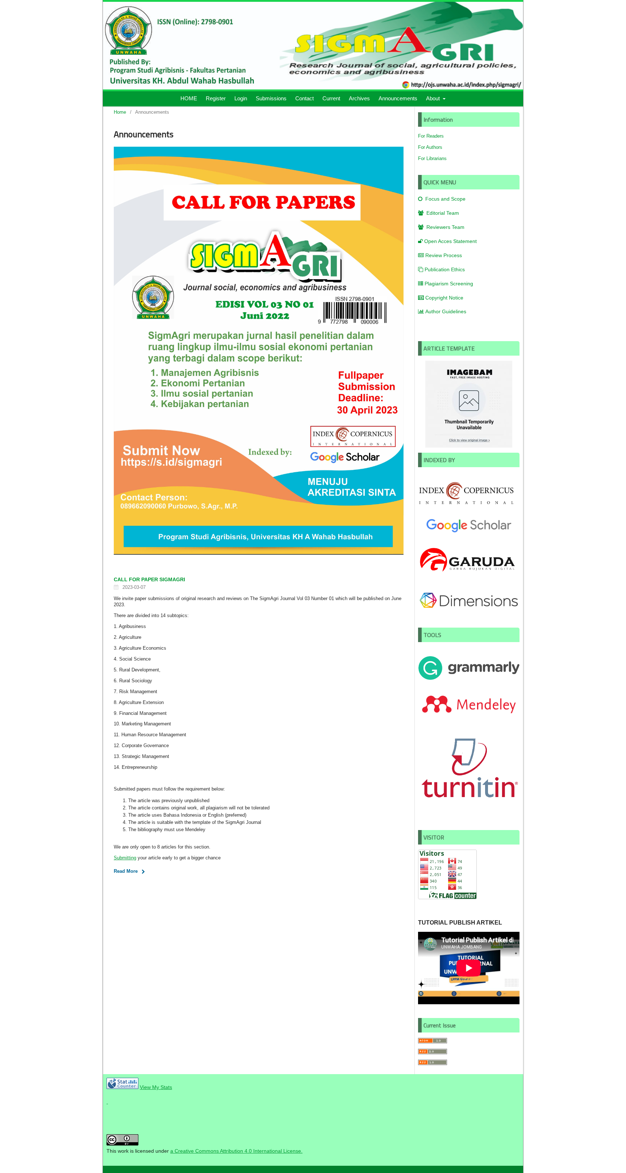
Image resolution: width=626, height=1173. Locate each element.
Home (120, 112)
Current (331, 98)
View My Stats (156, 1087)
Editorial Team (442, 213)
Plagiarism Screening (449, 283)
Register (216, 98)
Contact (304, 98)
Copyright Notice (444, 298)
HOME (188, 98)
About (433, 98)
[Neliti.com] (107, 1102)
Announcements (398, 98)
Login (240, 98)
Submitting (125, 857)
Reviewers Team (444, 227)
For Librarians (432, 158)
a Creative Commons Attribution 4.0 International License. (236, 1151)
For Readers (431, 136)
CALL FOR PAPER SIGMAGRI (149, 579)
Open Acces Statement (450, 241)
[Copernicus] (468, 504)
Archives (359, 98)
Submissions (271, 98)
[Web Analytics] (122, 1087)
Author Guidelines (445, 311)
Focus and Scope (445, 199)
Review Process (443, 255)
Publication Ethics (445, 269)
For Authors (430, 147)
